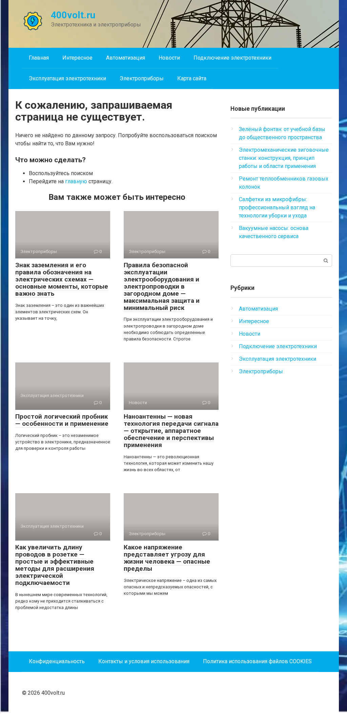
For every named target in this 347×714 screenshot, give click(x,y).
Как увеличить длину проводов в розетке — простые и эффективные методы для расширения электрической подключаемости (54, 564)
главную (76, 181)
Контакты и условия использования (143, 661)
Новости (169, 58)
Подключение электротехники (232, 58)
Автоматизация (125, 58)
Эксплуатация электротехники (67, 78)
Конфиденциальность (57, 661)
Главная (39, 58)
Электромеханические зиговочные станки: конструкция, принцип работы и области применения (284, 158)
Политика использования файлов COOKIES (257, 661)
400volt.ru (73, 15)
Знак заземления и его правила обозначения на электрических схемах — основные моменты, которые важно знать (61, 279)
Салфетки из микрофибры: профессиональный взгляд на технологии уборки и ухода (277, 207)
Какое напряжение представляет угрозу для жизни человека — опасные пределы (167, 557)
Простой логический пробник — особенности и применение (61, 420)
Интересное (77, 58)
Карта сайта (191, 78)
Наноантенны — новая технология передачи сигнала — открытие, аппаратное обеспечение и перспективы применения (171, 431)
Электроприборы (142, 78)
